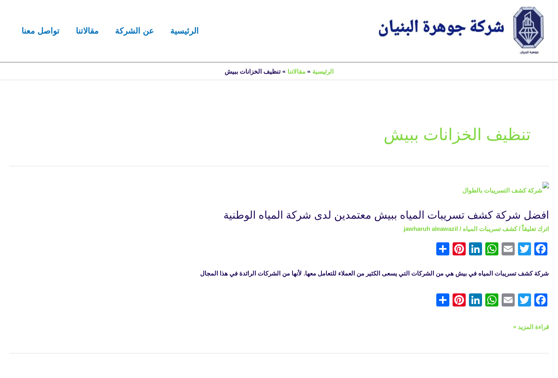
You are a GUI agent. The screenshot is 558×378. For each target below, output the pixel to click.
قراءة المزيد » (531, 327)
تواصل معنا (41, 30)
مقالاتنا (87, 30)
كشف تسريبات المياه (490, 228)
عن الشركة (134, 30)
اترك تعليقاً (535, 228)
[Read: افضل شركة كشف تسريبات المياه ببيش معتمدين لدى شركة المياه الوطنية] (505, 190)
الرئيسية (184, 30)
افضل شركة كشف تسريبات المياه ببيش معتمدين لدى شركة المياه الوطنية (386, 215)
